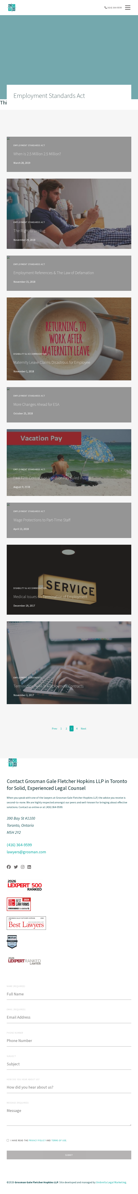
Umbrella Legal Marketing (111, 1182)
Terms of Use (58, 1140)
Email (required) (16, 1009)
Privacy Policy (37, 1140)
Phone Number (15, 1032)
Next (83, 728)
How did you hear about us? (23, 1079)
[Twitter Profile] (16, 867)
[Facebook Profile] (9, 867)
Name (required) (16, 986)
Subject (11, 1056)
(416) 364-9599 (114, 7)
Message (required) (18, 1102)
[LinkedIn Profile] (29, 867)
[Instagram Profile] (22, 867)
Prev (54, 728)
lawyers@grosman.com (26, 851)
